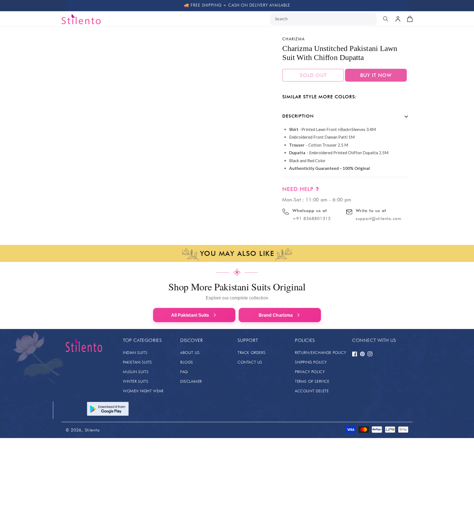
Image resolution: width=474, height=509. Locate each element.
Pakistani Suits (137, 362)
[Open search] (386, 19)
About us (190, 352)
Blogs (186, 362)
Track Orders (251, 352)
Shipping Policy (311, 362)
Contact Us (250, 362)
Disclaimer (191, 381)
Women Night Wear (143, 391)
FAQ (184, 372)
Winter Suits (135, 381)
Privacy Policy (310, 372)
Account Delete (312, 391)
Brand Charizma (276, 315)
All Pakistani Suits (190, 315)
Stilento (92, 430)
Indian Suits (135, 352)
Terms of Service (312, 381)
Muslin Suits (135, 372)
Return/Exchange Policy (320, 352)
